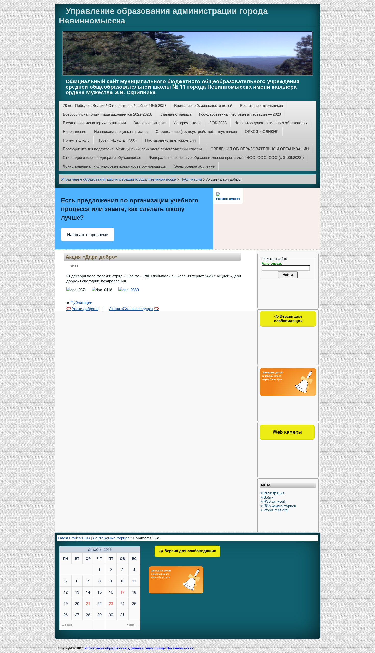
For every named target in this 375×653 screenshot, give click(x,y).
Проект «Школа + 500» (117, 140)
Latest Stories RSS (74, 537)
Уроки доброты (85, 308)
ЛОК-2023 (218, 122)
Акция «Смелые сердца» (131, 308)
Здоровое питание (150, 122)
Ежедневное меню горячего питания (94, 122)
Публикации (81, 302)
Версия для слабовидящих (288, 318)
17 (122, 592)
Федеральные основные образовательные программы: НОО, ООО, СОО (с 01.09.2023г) (226, 157)
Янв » (132, 625)
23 (111, 603)
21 (88, 603)
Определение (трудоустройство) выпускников (196, 131)
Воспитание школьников (261, 105)
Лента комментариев (111, 537)
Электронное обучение (194, 166)
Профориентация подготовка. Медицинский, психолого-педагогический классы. (133, 148)
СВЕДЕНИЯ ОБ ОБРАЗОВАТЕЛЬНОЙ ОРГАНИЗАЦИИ (260, 148)
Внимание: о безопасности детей (203, 105)
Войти (268, 497)
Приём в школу (76, 140)
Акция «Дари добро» (92, 256)
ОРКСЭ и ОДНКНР (262, 131)
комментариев (280, 505)
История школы (187, 122)
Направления (74, 131)
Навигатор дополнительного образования (270, 122)
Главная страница (175, 114)
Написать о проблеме (87, 234)
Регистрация (274, 492)
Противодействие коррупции (170, 140)
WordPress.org (276, 509)
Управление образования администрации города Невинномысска (163, 15)
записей (274, 501)
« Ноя (67, 625)
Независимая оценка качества (121, 131)
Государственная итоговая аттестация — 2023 (240, 114)
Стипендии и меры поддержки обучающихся (102, 157)
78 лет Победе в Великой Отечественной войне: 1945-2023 (114, 105)
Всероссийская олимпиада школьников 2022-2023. (107, 114)
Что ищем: (272, 263)
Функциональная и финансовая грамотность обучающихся (114, 166)
